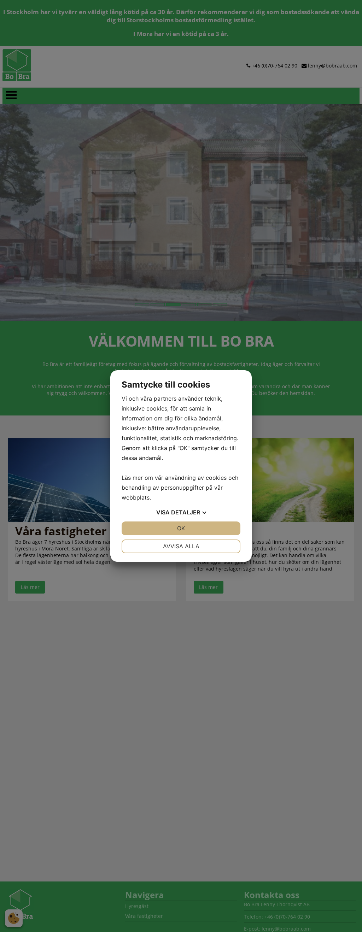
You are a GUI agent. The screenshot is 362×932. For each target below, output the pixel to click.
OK (181, 528)
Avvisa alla (181, 546)
